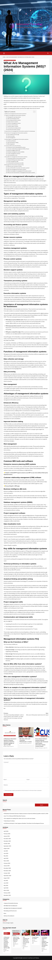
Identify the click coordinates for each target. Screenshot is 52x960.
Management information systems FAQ (14, 164)
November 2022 (7, 895)
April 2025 (6, 858)
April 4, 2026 (10, 746)
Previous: (14, 716)
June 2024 (6, 883)
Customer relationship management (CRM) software (18, 148)
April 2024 (6, 887)
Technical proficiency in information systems (17, 158)
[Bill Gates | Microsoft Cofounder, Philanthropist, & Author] (26, 732)
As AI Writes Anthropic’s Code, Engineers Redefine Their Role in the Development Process (24, 823)
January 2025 (7, 865)
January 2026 (7, 836)
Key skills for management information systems (16, 156)
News (5, 913)
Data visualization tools (12, 155)
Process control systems (13, 124)
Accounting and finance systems (14, 120)
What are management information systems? (15, 113)
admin (6, 73)
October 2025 (7, 843)
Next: (37, 714)
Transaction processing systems (14, 127)
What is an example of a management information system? (19, 171)
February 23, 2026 (27, 743)
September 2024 (7, 875)
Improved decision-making (13, 142)
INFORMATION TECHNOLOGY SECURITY (13, 908)
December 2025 (7, 838)
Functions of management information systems (16, 132)
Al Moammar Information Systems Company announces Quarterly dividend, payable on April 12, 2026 (10, 741)
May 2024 (6, 885)
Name (5, 779)
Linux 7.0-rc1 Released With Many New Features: (15, 816)
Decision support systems (13, 126)
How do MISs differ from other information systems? (18, 167)
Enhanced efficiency (12, 140)
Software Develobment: (9, 915)
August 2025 (6, 848)
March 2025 (6, 860)
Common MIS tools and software (13, 145)
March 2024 (6, 890)
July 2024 (6, 880)
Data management (11, 137)
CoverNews (30, 957)
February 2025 (7, 863)
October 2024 (7, 873)
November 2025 (7, 841)
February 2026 (7, 833)
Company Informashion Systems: (9, 60)
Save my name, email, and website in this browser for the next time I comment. (23, 790)
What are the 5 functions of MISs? (15, 166)
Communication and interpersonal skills (16, 163)
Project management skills (13, 161)
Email (28, 779)
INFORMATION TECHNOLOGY (10, 905)
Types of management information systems (15, 115)
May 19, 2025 (10, 73)
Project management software (14, 153)
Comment (6, 762)
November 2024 (7, 870)
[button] (4, 53)
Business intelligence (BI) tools (14, 150)
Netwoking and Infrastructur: (10, 910)
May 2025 (6, 855)
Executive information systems (14, 129)
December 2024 (7, 868)
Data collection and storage (13, 134)
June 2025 (6, 853)
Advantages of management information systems (16, 139)
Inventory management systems (14, 123)
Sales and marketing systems (13, 118)
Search (5, 800)
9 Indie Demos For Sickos (9, 820)
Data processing (11, 136)
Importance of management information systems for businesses (20, 131)
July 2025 (6, 850)
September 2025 (7, 846)
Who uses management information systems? (17, 169)
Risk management (11, 144)
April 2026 (6, 831)
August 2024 (6, 878)
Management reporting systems (14, 117)
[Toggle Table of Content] (33, 112)
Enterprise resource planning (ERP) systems (16, 147)
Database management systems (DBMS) (16, 152)
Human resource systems (13, 121)
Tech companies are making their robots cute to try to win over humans (19, 818)
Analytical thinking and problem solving (15, 159)
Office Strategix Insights (8, 922)
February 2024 (7, 892)
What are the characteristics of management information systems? (21, 172)
